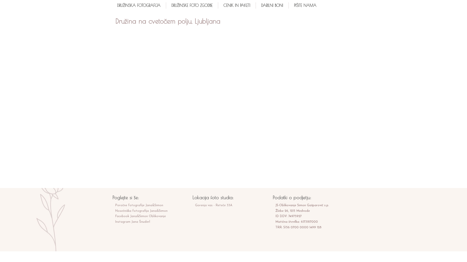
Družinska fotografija (139, 5)
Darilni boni (272, 5)
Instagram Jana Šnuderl (132, 221)
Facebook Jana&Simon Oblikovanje (140, 216)
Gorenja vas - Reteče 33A (213, 205)
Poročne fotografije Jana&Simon (139, 205)
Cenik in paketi (237, 5)
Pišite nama (305, 5)
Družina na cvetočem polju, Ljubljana (168, 21)
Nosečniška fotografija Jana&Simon (141, 211)
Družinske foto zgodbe (192, 5)
